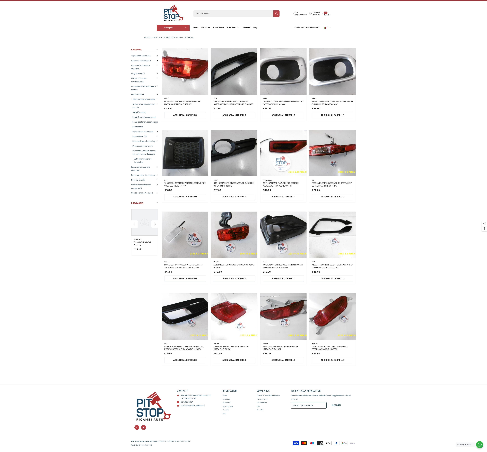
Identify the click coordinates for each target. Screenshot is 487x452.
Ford (215, 98)
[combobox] (233, 13)
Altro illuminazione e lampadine (180, 37)
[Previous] (134, 224)
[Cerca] (236, 13)
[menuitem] (144, 55)
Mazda (167, 98)
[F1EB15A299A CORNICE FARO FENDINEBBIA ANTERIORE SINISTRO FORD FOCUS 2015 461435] (234, 71)
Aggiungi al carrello (185, 115)
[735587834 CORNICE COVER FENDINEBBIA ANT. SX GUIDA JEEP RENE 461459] (185, 153)
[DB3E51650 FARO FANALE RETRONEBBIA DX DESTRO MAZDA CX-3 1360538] (332, 316)
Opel (215, 180)
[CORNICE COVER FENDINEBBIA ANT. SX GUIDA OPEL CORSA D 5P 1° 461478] (234, 153)
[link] (144, 244)
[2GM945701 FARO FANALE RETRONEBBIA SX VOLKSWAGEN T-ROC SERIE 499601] (283, 153)
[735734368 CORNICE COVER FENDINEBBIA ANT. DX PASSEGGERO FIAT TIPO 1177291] (332, 235)
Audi (166, 343)
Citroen (167, 262)
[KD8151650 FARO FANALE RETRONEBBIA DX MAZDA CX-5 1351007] (234, 316)
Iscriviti (336, 405)
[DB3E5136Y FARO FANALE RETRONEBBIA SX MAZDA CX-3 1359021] (283, 316)
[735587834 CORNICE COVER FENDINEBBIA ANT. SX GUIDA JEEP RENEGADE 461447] (332, 71)
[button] (144, 94)
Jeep (265, 98)
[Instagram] (143, 427)
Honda (216, 262)
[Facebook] (136, 427)
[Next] (155, 224)
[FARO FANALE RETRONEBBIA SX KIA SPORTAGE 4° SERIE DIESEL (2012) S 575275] (332, 153)
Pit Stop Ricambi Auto (153, 37)
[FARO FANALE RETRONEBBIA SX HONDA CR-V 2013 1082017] (234, 235)
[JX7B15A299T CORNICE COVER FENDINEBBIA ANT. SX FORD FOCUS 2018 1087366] (283, 235)
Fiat (313, 262)
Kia (313, 180)
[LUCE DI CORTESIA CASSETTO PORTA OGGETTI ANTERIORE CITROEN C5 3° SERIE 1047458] (185, 235)
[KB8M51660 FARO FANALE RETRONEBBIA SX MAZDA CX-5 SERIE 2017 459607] (185, 71)
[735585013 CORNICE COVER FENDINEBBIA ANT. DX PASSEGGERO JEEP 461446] (283, 71)
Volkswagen (267, 180)
